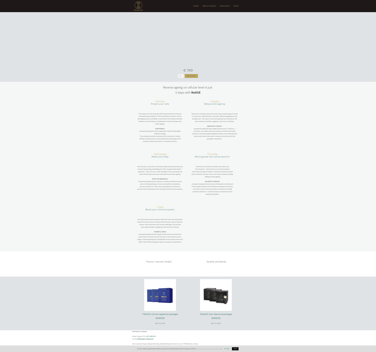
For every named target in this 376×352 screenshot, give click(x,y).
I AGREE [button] (235, 349)
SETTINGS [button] (227, 349)
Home (196, 6)
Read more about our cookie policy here (209, 349)
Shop (236, 6)
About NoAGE (209, 6)
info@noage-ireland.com (145, 339)
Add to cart (160, 323)
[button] (135, 40)
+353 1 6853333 (151, 336)
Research (225, 6)
